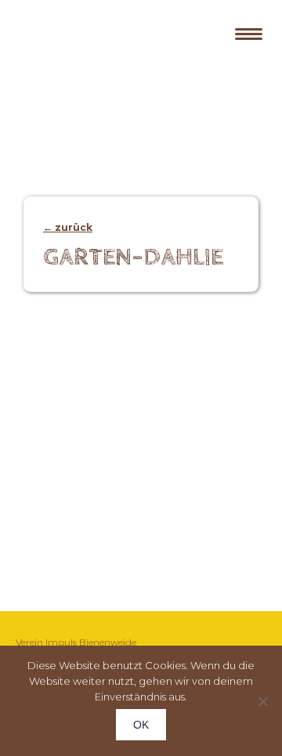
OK (141, 724)
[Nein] (262, 701)
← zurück (67, 227)
